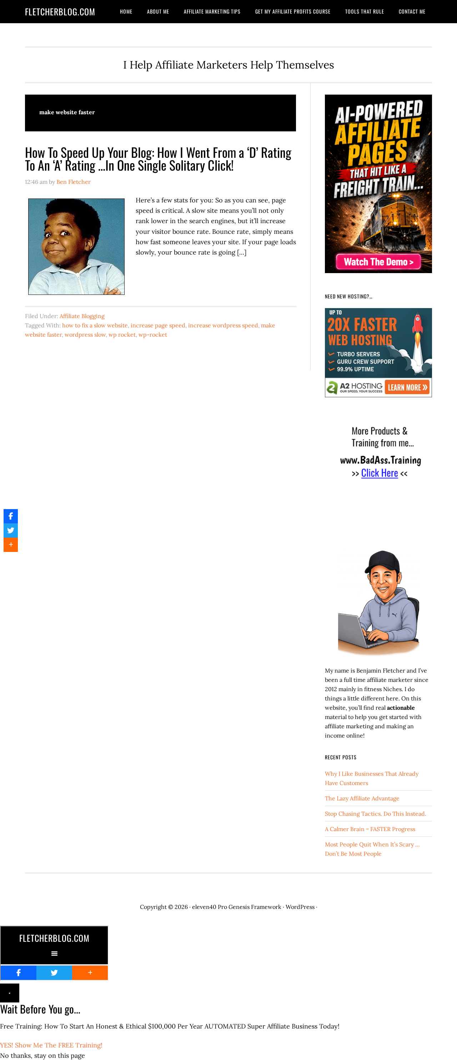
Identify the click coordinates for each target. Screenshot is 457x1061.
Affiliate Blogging (82, 316)
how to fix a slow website (95, 325)
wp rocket (122, 334)
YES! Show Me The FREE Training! (51, 1045)
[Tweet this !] (11, 530)
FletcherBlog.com (60, 11)
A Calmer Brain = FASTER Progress (370, 829)
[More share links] (11, 545)
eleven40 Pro (209, 906)
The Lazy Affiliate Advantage (362, 798)
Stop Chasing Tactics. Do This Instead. (375, 813)
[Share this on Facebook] (11, 516)
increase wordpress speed (223, 325)
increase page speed (158, 325)
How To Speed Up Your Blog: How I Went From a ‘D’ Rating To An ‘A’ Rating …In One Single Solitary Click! (158, 158)
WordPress (300, 906)
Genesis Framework (254, 906)
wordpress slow (85, 334)
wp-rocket (153, 334)
